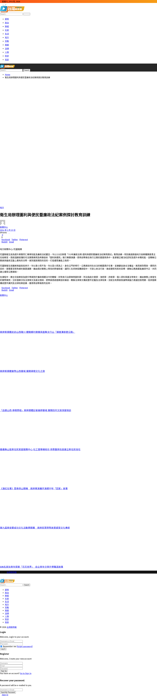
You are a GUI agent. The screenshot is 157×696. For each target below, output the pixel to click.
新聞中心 (4, 227)
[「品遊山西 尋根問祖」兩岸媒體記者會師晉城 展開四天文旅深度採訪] (78, 390)
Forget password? (25, 646)
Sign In (4, 695)
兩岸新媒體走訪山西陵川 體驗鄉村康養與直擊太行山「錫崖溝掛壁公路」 (37, 332)
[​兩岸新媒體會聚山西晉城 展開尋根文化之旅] (78, 351)
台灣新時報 (12, 572)
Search (26, 14)
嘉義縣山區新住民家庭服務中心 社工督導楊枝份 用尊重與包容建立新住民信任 (40, 449)
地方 (2, 208)
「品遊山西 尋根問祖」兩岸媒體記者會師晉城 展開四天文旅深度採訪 (35, 410)
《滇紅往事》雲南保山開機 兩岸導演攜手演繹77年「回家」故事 (34, 488)
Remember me (9, 646)
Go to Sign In (25, 673)
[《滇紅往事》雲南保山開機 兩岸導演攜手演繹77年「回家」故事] (78, 468)
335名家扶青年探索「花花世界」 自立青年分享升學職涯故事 (31, 567)
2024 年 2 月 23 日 (7, 230)
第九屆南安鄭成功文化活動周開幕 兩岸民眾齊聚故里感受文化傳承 (35, 527)
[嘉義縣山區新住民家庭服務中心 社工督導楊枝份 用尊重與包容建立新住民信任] (78, 429)
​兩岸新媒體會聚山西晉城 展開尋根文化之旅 (22, 371)
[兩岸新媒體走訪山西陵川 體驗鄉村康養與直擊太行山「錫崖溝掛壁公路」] (78, 312)
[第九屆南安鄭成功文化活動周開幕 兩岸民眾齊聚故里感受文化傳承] (78, 508)
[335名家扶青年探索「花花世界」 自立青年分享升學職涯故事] (78, 547)
